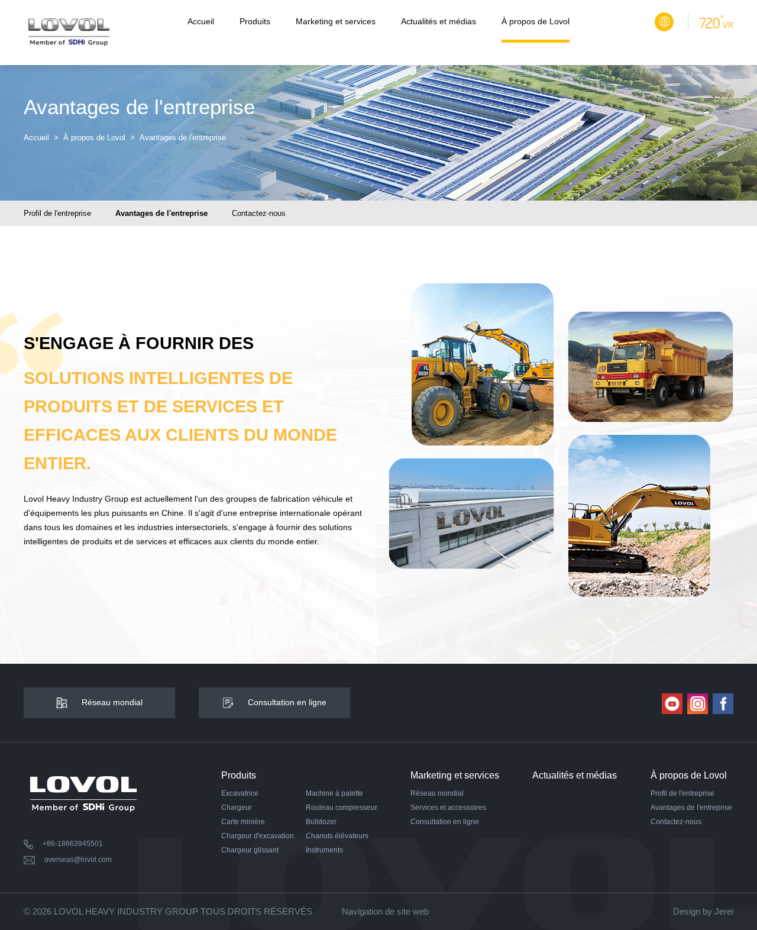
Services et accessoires (448, 807)
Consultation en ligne (444, 822)
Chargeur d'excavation (257, 836)
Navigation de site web (385, 911)
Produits (255, 21)
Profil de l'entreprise (57, 213)
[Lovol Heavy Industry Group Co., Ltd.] (69, 32)
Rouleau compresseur (341, 807)
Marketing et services (336, 21)
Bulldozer (321, 822)
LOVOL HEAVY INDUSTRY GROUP (126, 911)
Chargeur (236, 807)
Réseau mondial (437, 793)
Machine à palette (334, 793)
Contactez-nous (259, 213)
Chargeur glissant (250, 850)
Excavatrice (239, 793)
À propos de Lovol (536, 21)
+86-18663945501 (73, 843)
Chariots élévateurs (337, 836)
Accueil (200, 21)
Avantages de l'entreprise (161, 213)
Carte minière (243, 822)
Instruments (324, 850)
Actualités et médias (438, 21)
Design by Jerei (703, 911)
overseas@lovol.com (78, 859)
